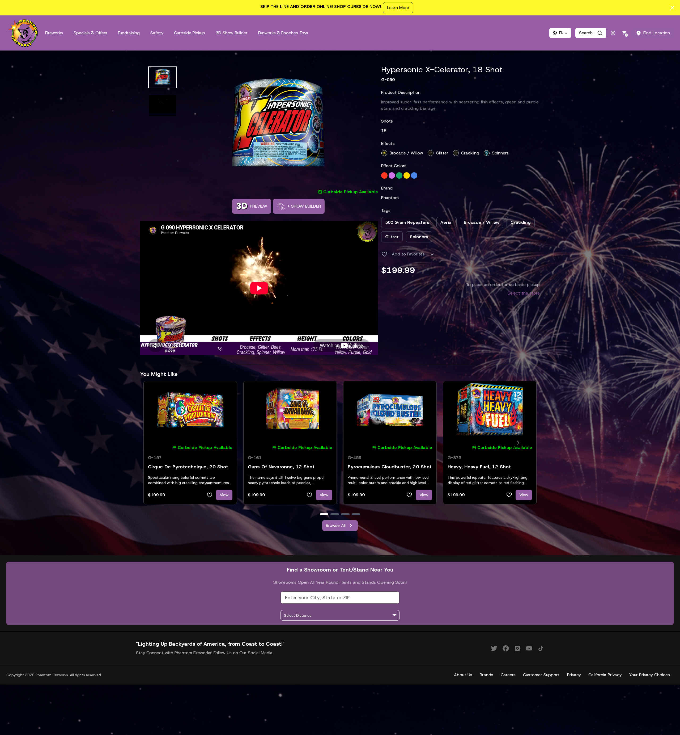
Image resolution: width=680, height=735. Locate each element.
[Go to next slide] (518, 442)
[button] (560, 33)
